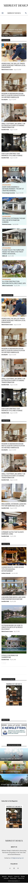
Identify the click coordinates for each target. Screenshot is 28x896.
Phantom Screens (6, 224)
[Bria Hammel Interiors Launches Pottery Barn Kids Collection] (14, 493)
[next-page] (5, 416)
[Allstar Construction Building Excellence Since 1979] (14, 268)
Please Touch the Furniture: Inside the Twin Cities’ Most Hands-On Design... (13, 252)
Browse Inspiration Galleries (14, 745)
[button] (2, 13)
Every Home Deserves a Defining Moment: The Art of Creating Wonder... (13, 189)
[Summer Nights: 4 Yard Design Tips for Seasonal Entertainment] (14, 556)
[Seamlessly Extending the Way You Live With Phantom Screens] (14, 205)
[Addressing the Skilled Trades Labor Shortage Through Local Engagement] (14, 52)
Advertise (4, 876)
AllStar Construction (7, 285)
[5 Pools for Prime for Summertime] (14, 644)
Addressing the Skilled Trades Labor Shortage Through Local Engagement (13, 65)
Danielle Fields (5, 129)
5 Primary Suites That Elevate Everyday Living (12, 533)
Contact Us (16, 876)
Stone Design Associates (8, 193)
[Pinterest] (18, 868)
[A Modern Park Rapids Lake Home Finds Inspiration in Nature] (14, 586)
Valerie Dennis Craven (7, 69)
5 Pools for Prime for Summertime (9, 656)
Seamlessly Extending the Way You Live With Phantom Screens (13, 220)
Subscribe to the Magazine (8, 679)
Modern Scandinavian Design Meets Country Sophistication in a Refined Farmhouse (12, 31)
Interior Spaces (5, 420)
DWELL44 (4, 256)
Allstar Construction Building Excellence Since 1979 (14, 282)
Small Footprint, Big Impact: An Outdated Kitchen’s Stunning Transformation (13, 125)
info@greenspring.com (17, 858)
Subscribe (6, 878)
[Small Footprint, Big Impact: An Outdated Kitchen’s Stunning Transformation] (14, 112)
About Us (10, 876)
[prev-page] (2, 416)
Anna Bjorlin (5, 35)
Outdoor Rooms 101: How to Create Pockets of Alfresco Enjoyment (12, 627)
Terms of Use (21, 878)
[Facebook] (10, 868)
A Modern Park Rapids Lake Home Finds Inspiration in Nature (13, 598)
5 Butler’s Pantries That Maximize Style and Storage (11, 155)
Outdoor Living (5, 544)
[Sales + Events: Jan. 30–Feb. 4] (14, 757)
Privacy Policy (13, 878)
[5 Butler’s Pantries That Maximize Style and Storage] (14, 142)
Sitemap (23, 876)
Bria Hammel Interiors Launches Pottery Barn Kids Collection (13, 505)
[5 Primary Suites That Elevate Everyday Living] (14, 521)
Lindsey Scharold (5, 573)
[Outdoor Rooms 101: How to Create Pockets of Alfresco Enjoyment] (14, 614)
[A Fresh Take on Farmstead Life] (14, 782)
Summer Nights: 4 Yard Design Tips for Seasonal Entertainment (12, 569)
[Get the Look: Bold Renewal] (14, 770)
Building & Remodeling (7, 295)
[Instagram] (14, 868)
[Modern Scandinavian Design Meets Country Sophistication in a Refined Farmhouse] (14, 82)
